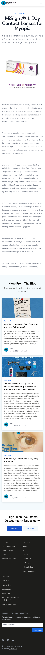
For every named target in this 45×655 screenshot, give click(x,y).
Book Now (14, 528)
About (24, 546)
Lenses (4, 554)
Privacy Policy (27, 567)
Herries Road (6, 585)
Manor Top (6, 593)
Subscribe (38, 630)
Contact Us (26, 559)
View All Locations (9, 604)
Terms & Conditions (29, 571)
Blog (24, 550)
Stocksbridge (6, 589)
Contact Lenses (7, 550)
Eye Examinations (8, 546)
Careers (25, 554)
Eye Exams (31, 528)
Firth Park (5, 581)
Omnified (13, 649)
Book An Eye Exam (9, 559)
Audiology (26, 563)
